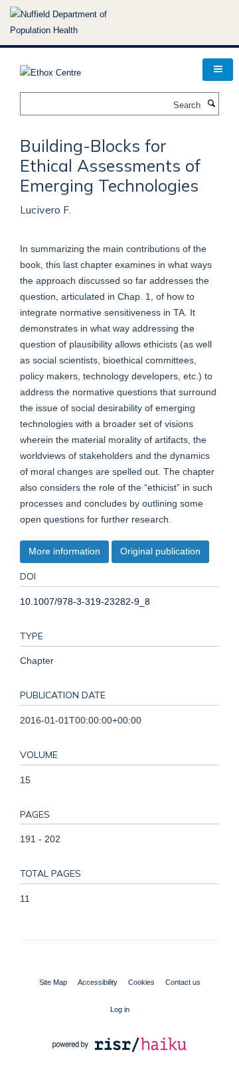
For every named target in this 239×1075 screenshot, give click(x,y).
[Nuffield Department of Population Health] (76, 22)
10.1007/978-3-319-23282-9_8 (85, 601)
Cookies (141, 982)
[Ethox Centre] (50, 69)
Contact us (182, 982)
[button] (217, 69)
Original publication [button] (160, 551)
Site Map (53, 982)
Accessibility (98, 982)
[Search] (211, 104)
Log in (119, 1009)
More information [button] (64, 551)
